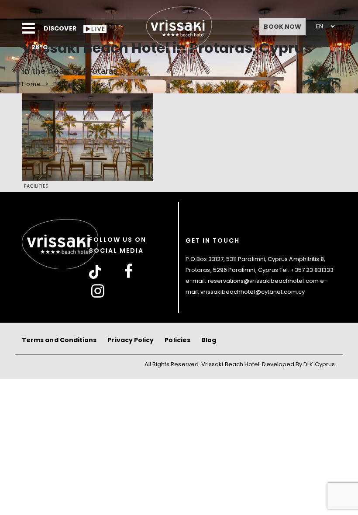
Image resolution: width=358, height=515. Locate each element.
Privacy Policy (130, 340)
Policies (177, 340)
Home (31, 84)
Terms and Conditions (59, 340)
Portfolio (67, 84)
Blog (208, 340)
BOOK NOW (282, 26)
